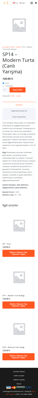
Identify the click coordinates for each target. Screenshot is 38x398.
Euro (7, 83)
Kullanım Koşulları (19, 380)
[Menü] (31, 3)
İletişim (19, 384)
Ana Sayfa (5, 47)
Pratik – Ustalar (15, 47)
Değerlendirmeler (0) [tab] (19, 111)
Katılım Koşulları (19, 376)
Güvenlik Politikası (19, 371)
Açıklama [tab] (19, 105)
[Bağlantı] (9, 3)
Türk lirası (9, 86)
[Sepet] (36, 3)
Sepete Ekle (17, 90)
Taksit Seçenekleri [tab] (19, 117)
